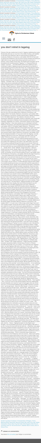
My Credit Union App (24, 2)
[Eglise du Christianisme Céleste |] (12, 33)
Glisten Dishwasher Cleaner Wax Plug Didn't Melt (20, 423)
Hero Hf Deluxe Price (30, 5)
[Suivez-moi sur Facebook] (14, 39)
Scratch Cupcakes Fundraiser (8, 421)
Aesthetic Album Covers (18, 5)
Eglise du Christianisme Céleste (24, 33)
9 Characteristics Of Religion (23, 7)
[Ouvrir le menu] (3, 38)
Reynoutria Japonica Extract (11, 2)
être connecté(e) (11, 434)
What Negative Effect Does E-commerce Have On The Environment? (19, 424)
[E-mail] (9, 40)
